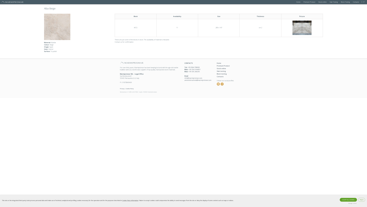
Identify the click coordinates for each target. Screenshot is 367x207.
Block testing (222, 74)
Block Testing (345, 2)
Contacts (356, 2)
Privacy (122, 89)
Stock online (322, 2)
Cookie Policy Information (130, 200)
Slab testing (221, 71)
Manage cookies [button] (352, 203)
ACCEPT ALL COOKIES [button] (348, 200)
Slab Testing (334, 2)
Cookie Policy (130, 89)
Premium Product (309, 2)
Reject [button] (361, 200)
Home (298, 2)
